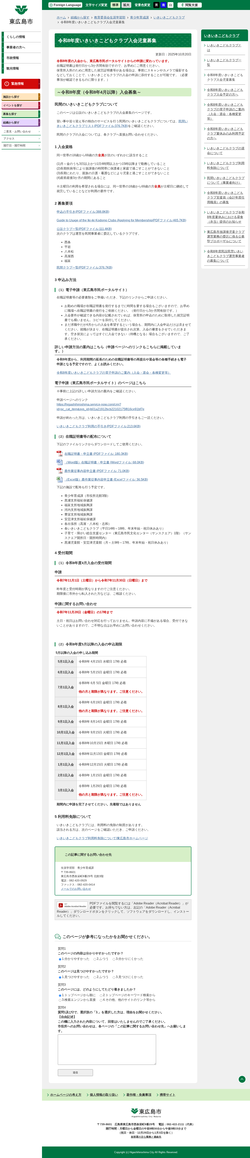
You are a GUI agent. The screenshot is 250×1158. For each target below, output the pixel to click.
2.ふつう (103, 958)
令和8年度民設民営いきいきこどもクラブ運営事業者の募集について (226, 256)
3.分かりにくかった (129, 958)
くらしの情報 (15, 36)
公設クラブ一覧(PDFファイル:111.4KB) (84, 229)
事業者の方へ (15, 47)
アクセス (9, 138)
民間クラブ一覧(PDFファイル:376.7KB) (84, 267)
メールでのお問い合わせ (76, 888)
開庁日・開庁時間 (14, 145)
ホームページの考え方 (65, 1094)
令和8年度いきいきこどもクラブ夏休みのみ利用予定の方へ (226, 133)
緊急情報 (17, 83)
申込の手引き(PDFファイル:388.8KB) (83, 211)
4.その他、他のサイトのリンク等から (129, 999)
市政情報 (12, 57)
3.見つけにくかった (129, 977)
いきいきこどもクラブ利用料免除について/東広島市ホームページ (102, 838)
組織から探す (11, 122)
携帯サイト (167, 1094)
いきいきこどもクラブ (169, 17)
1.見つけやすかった (75, 977)
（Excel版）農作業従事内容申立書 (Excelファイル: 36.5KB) (106, 479)
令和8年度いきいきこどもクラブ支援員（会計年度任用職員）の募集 (226, 197)
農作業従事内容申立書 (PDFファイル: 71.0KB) (96, 471)
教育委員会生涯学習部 (109, 17)
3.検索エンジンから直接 (79, 999)
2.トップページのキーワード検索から (129, 995)
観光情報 (12, 68)
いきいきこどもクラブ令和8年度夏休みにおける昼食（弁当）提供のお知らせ (226, 217)
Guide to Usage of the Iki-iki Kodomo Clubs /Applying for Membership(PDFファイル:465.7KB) (121, 220)
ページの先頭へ (242, 1079)
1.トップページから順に (79, 995)
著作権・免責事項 (138, 1094)
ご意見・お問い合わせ (17, 131)
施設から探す (11, 96)
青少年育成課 (139, 17)
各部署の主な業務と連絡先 (146, 1136)
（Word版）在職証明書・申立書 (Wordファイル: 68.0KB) (104, 462)
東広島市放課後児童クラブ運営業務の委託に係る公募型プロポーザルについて (226, 236)
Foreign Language (67, 5)
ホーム (61, 17)
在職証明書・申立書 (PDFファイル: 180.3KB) (96, 453)
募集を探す (10, 113)
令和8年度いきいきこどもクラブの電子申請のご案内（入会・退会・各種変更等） (114, 372)
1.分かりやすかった (75, 958)
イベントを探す (12, 105)
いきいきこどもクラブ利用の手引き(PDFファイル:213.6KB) (98, 426)
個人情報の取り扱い (104, 1094)
